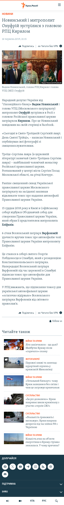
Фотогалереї (33, 359)
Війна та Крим (34, 341)
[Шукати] (56, 501)
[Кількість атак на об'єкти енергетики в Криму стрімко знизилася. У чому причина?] (14, 438)
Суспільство (33, 395)
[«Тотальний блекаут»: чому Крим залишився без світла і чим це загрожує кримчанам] (14, 380)
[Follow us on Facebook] (5, 467)
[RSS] (43, 467)
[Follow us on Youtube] (20, 467)
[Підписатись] (5, 474)
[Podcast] (51, 467)
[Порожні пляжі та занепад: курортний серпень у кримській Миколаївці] (14, 362)
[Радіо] (7, 501)
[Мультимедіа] (20, 501)
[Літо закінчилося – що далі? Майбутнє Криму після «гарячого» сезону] (14, 344)
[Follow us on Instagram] (35, 467)
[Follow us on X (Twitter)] (13, 467)
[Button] (26, 46)
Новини (7, 14)
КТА (32, 501)
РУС (44, 501)
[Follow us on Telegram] (28, 467)
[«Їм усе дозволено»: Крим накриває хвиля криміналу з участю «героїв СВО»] (14, 399)
